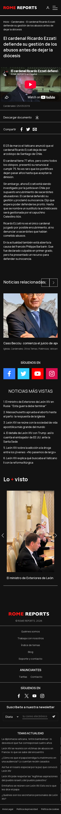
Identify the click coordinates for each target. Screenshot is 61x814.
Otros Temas (30, 348)
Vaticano (54, 348)
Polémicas (43, 348)
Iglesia (6, 348)
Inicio (6, 21)
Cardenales (17, 21)
